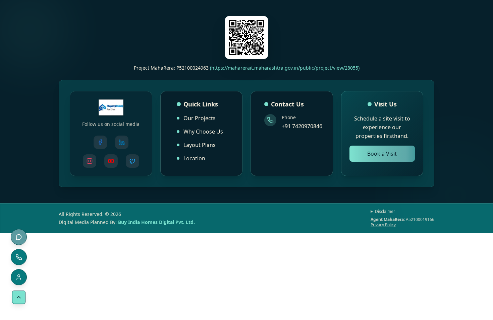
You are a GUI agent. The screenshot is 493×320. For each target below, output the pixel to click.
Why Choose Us (203, 131)
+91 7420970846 (302, 126)
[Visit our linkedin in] (121, 142)
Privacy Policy (383, 225)
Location (194, 158)
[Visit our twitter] (132, 161)
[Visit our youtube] (111, 161)
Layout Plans (199, 145)
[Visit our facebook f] (100, 142)
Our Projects (199, 118)
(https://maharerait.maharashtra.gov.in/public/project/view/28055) (285, 68)
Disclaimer (385, 211)
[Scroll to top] (18, 297)
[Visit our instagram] (89, 161)
